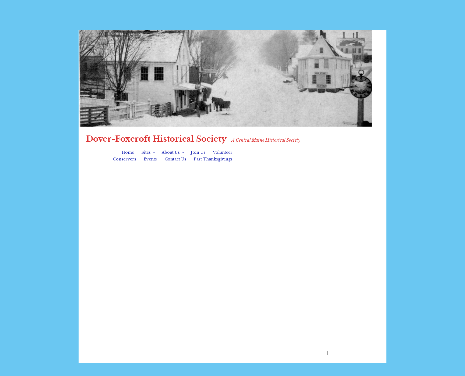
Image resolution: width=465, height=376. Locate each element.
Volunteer (222, 152)
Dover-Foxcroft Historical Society (156, 139)
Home (128, 152)
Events (150, 159)
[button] (91, 245)
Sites (146, 152)
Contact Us (175, 159)
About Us (171, 152)
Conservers (124, 159)
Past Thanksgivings (213, 159)
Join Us (198, 152)
